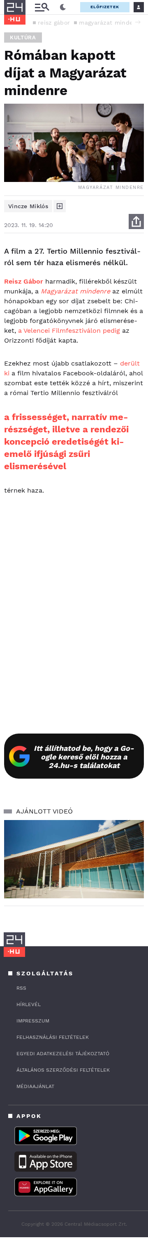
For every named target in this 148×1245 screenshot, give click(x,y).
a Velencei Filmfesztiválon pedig (69, 330)
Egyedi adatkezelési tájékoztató (62, 1053)
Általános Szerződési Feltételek (63, 1070)
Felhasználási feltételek (52, 1037)
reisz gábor (54, 22)
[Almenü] (42, 7)
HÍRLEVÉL (28, 1004)
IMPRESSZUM (32, 1021)
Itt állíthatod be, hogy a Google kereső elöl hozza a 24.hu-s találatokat (84, 757)
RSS (21, 988)
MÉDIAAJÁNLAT (35, 1086)
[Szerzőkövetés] (59, 206)
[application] (74, 859)
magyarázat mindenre (111, 22)
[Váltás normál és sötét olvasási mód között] (63, 7)
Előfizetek (104, 7)
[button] (138, 22)
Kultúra (23, 37)
